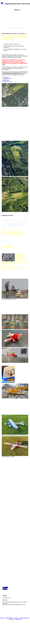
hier (4, 64)
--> (12, 39)
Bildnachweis (18, 619)
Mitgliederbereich (9, 617)
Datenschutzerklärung (24, 617)
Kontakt (16, 617)
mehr (24, 604)
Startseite (2, 617)
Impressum (11, 619)
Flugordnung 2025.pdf (6, 78)
